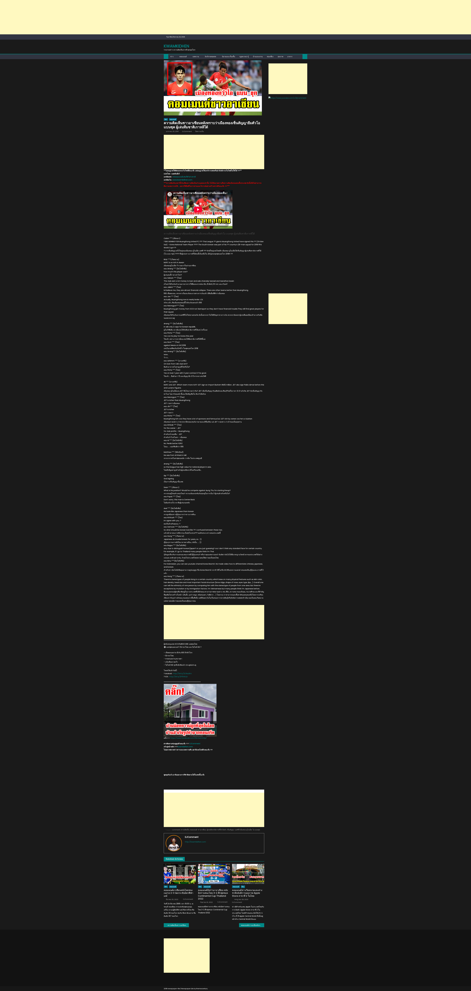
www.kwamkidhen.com (182, 180)
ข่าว (172, 56)
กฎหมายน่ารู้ (244, 56)
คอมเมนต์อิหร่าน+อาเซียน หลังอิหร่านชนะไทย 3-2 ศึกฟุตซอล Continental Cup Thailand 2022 (213, 894)
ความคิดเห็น (185, 830)
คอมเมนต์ (183, 56)
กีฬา (165, 119)
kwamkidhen (176, 46)
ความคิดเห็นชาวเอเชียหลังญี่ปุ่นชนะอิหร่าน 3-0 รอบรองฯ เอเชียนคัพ (178, 925)
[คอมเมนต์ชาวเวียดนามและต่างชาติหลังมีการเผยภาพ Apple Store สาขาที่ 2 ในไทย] (248, 874)
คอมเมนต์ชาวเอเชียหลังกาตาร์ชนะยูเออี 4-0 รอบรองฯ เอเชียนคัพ (252, 925)
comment (176, 830)
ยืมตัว (224, 830)
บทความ (196, 56)
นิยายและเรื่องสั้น (228, 56)
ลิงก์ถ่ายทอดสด (210, 56)
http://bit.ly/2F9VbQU (178, 676)
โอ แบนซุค (256, 830)
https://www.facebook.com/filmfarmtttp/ (188, 738)
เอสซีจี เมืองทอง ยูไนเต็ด (243, 830)
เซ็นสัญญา (230, 830)
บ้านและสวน (258, 56)
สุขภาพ (280, 56)
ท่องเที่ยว (270, 56)
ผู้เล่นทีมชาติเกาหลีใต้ (214, 830)
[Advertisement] (73, 17)
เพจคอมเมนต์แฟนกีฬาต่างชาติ (184, 177)
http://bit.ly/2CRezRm (182, 673)
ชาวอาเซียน (202, 830)
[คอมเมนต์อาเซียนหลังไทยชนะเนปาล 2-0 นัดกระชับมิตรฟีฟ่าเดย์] (180, 874)
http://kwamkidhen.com (195, 842)
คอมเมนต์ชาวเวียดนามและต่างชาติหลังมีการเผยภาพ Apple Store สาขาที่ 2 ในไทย (247, 893)
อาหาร (289, 56)
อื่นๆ (243, 887)
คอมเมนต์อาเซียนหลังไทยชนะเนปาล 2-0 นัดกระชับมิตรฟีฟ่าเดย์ (178, 893)
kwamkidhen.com (185, 746)
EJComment (187, 131)
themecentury (202, 988)
